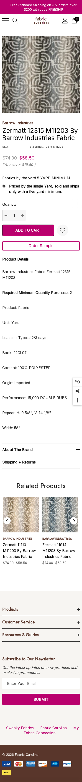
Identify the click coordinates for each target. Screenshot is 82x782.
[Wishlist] (62, 230)
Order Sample (41, 245)
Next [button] (73, 520)
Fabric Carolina (53, 728)
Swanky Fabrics (20, 728)
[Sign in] (65, 20)
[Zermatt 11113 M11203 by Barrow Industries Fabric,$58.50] (21, 514)
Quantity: (10, 204)
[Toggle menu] (5, 20)
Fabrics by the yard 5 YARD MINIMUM (36, 178)
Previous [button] (7, 520)
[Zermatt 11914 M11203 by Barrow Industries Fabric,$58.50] (60, 514)
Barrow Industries (17, 123)
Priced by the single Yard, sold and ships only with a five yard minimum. (44, 189)
